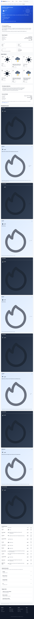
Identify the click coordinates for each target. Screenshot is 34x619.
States (2, 610)
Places (9, 1)
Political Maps (11, 610)
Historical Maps (11, 611)
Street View (19, 611)
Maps (13, 1)
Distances (20, 1)
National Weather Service (11, 603)
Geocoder (19, 610)
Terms (27, 610)
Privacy (27, 611)
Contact (27, 612)
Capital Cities (3, 611)
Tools (16, 1)
